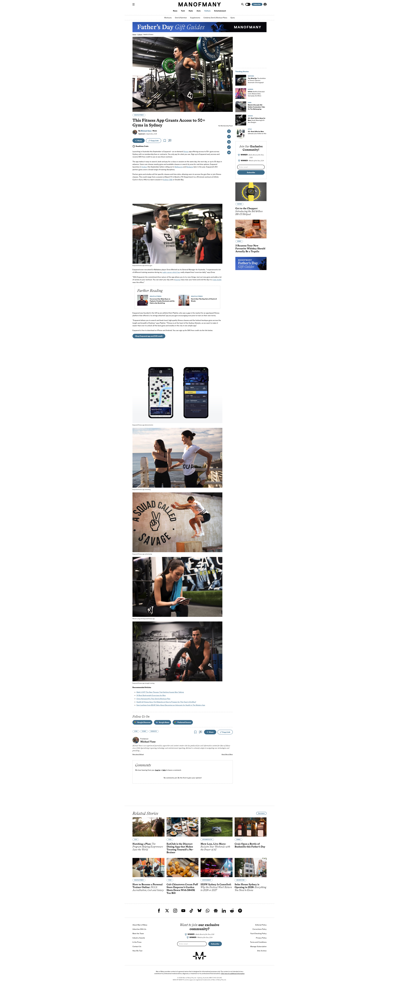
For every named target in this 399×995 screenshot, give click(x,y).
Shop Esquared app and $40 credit (149, 336)
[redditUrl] (232, 911)
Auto (199, 11)
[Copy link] (230, 109)
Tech (183, 11)
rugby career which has (171, 272)
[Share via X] (230, 100)
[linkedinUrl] (224, 911)
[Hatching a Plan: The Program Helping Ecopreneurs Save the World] (148, 827)
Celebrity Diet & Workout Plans (215, 18)
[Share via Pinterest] (230, 105)
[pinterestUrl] (240, 911)
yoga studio (217, 280)
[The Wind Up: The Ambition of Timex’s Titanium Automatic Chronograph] (240, 80)
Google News (164, 722)
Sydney (144, 167)
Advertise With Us (139, 929)
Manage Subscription (258, 946)
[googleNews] (216, 911)
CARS (249, 102)
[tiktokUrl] (191, 911)
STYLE (250, 129)
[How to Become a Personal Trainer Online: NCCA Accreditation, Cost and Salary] (148, 867)
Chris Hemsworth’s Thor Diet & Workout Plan (153, 699)
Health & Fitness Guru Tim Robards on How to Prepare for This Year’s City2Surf (166, 702)
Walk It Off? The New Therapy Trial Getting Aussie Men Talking (160, 692)
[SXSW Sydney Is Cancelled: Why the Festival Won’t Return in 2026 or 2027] (217, 867)
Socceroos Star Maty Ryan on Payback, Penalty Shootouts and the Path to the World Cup (162, 301)
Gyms (232, 18)
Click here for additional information (232, 973)
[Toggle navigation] (134, 4)
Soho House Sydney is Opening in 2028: (250, 887)
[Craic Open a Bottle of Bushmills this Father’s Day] (251, 827)
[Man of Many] (199, 955)
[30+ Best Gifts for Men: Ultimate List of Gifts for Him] (240, 133)
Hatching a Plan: (147, 846)
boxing (177, 280)
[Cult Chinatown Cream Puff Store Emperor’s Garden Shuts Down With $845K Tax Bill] (183, 867)
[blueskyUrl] (199, 911)
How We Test (137, 951)
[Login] (265, 4)
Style (191, 11)
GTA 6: (256, 94)
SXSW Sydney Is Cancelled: (216, 887)
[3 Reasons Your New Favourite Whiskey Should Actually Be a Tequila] (251, 229)
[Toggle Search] (242, 4)
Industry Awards (138, 938)
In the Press (136, 942)
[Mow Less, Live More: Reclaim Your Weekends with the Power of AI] (217, 827)
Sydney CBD (168, 180)
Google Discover (143, 722)
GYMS (135, 731)
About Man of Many (227, 754)
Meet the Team (138, 933)
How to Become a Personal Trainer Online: (148, 887)
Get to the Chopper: (249, 211)
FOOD (169, 839)
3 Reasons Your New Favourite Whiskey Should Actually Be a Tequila (250, 248)
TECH (135, 839)
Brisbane (189, 167)
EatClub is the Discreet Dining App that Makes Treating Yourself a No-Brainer (180, 848)
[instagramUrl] (175, 911)
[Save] (164, 140)
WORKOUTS (154, 731)
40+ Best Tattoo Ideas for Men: (256, 120)
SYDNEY (144, 731)
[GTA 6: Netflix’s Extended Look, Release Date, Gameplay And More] (240, 93)
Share (139, 141)
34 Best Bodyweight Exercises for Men (151, 695)
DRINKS (239, 241)
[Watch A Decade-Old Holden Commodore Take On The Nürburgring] (240, 106)
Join (164, 770)
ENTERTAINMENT (206, 880)
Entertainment (220, 11)
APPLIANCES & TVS (207, 839)
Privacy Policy (261, 938)
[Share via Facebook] (230, 96)
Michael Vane (146, 131)
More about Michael (138, 754)
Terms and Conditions (258, 942)
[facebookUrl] (159, 911)
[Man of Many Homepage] (199, 4)
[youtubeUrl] (183, 911)
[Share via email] (229, 152)
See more (261, 813)
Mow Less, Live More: (215, 846)
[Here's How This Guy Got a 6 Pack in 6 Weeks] (184, 301)
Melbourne (179, 167)
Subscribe (257, 4)
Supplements (195, 18)
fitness (185, 151)
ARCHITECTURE (240, 880)
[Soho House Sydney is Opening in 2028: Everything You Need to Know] (251, 867)
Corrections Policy (259, 929)
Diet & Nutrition (181, 18)
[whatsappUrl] (208, 911)
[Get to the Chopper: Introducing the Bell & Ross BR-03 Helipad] (251, 191)
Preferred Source (184, 722)
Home (134, 34)
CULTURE (239, 204)
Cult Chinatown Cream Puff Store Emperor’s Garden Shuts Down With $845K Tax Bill (182, 888)
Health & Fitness (148, 34)
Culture (207, 11)
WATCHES (251, 76)
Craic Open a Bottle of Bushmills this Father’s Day (250, 845)
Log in (157, 770)
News (175, 11)
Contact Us (136, 946)
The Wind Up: (257, 80)
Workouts (168, 18)
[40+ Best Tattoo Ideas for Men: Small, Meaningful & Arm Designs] (240, 120)
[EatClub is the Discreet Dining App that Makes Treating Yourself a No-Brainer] (183, 827)
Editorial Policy (261, 925)
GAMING (250, 89)
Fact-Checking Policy (258, 933)
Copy (155, 141)
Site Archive (262, 951)
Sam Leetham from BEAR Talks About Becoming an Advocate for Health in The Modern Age (170, 705)
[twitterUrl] (167, 911)
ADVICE (250, 116)
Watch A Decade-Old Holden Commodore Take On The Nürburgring (256, 107)
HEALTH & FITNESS (139, 115)
